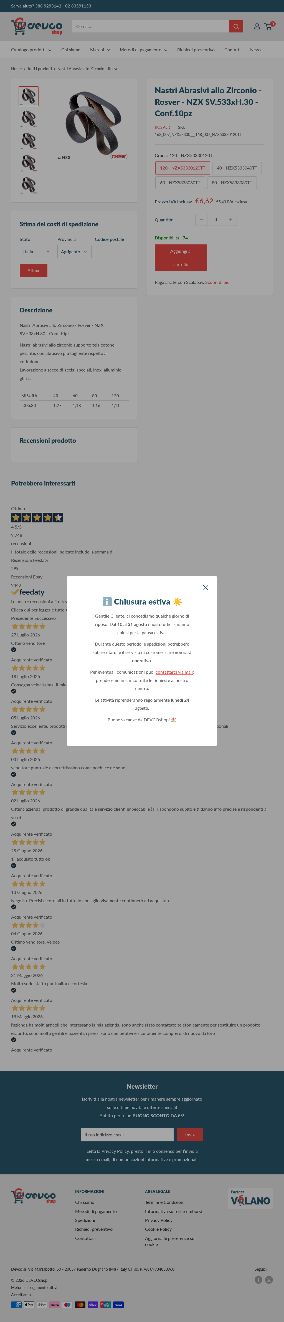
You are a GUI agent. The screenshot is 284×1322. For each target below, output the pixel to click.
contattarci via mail (174, 671)
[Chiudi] (206, 587)
